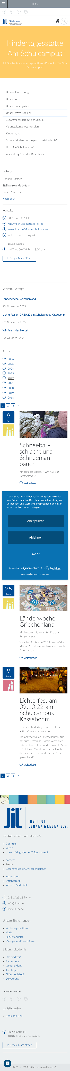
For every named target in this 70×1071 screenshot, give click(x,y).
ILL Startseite (10, 63)
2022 (11, 378)
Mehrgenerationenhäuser (21, 941)
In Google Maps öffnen (19, 258)
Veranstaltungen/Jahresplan (22, 126)
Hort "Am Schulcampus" (20, 147)
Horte (9, 932)
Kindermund (13, 133)
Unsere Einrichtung (17, 92)
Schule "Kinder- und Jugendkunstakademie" (31, 140)
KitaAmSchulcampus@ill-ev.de (25, 223)
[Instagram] (26, 999)
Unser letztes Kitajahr (18, 113)
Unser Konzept (14, 99)
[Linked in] (19, 999)
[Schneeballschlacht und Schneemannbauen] (43, 424)
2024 (11, 368)
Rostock (50, 63)
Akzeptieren (36, 521)
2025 (11, 363)
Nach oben (9, 198)
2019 (11, 393)
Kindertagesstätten (32, 63)
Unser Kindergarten (17, 106)
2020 (11, 388)
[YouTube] (11, 999)
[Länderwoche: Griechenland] (43, 597)
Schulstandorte (14, 937)
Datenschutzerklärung (40, 574)
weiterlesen (30, 483)
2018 (11, 397)
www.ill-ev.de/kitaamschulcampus (28, 229)
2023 (11, 373)
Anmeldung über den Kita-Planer (25, 154)
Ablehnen (36, 537)
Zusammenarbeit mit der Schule (24, 120)
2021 (11, 383)
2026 (11, 359)
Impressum (25, 574)
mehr (36, 554)
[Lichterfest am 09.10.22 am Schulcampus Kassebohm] (43, 680)
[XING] (4, 999)
